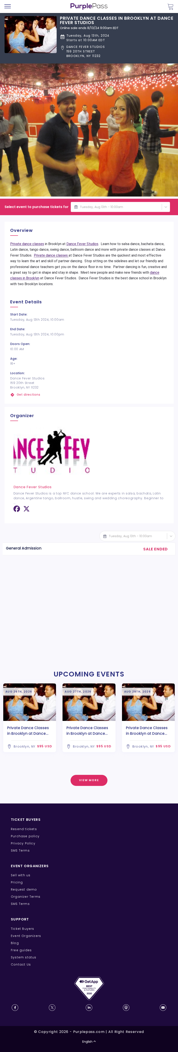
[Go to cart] (170, 6)
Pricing (17, 882)
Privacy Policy (23, 843)
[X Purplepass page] (52, 1007)
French (16, 1026)
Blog (15, 943)
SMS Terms (20, 850)
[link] (89, 394)
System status (23, 957)
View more (89, 780)
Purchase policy (25, 836)
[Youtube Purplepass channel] (163, 1007)
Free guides (21, 950)
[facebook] (16, 510)
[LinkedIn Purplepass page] (89, 1007)
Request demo (24, 889)
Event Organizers (26, 936)
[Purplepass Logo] (89, 6)
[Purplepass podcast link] (126, 1007)
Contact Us (21, 964)
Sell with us (20, 875)
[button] (116, 51)
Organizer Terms (25, 896)
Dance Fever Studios (82, 244)
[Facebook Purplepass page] (15, 1007)
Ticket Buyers (22, 929)
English (87, 1041)
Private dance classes (27, 244)
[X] (26, 510)
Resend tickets (24, 829)
